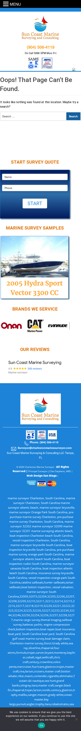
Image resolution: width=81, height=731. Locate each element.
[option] (35, 325)
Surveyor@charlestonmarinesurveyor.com (45, 448)
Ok (41, 725)
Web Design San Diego (42, 475)
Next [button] (72, 328)
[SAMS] (34, 62)
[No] (76, 719)
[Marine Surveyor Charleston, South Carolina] (40, 27)
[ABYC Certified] (47, 62)
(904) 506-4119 (40, 47)
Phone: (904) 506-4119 (44, 442)
